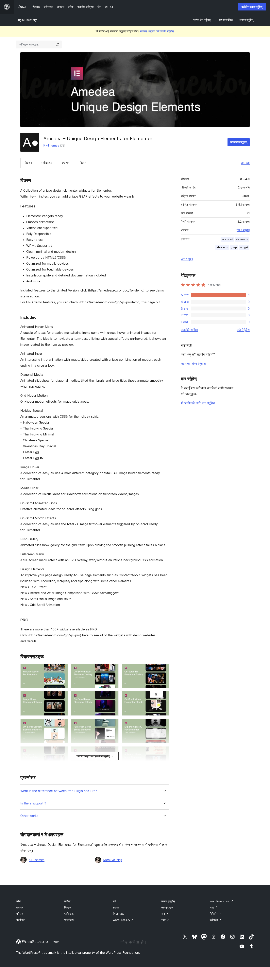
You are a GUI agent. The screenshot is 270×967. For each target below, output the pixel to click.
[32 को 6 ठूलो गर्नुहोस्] (164, 696)
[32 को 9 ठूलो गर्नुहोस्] (164, 724)
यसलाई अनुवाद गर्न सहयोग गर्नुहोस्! (157, 31)
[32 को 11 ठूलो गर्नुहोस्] (113, 752)
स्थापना (66, 163)
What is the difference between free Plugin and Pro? (58, 791)
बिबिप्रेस (215, 913)
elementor (242, 239)
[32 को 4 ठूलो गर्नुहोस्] (63, 696)
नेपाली (56, 942)
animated (227, 239)
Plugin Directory (26, 20)
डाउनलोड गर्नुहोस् (238, 142)
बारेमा (18, 901)
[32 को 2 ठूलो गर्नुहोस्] (113, 669)
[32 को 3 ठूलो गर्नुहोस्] (164, 669)
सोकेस (67, 901)
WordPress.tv (123, 920)
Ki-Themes (51, 145)
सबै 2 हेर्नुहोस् (243, 230)
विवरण (28, 163)
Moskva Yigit (112, 860)
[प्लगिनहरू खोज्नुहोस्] (58, 44)
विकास (83, 163)
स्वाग (165, 920)
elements (222, 247)
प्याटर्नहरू (69, 920)
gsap (234, 247)
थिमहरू (67, 907)
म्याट (214, 907)
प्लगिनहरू (69, 913)
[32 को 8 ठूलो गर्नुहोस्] (113, 724)
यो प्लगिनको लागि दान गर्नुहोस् (198, 403)
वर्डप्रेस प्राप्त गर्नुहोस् (252, 7)
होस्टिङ (19, 913)
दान (164, 913)
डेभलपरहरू (118, 913)
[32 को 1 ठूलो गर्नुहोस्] (63, 669)
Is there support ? (33, 803)
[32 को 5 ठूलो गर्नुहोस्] (113, 696)
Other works (29, 816)
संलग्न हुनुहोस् (168, 901)
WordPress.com (222, 901)
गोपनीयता (20, 920)
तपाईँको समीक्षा (189, 330)
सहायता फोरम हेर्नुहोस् (193, 363)
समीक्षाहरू (46, 163)
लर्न (114, 901)
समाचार (19, 907)
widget (244, 247)
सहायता (245, 163)
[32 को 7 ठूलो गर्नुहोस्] (63, 724)
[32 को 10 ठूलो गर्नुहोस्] (63, 752)
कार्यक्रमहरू (167, 907)
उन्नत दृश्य (187, 259)
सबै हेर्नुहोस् (243, 330)
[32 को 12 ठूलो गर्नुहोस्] (164, 752)
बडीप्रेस (215, 920)
